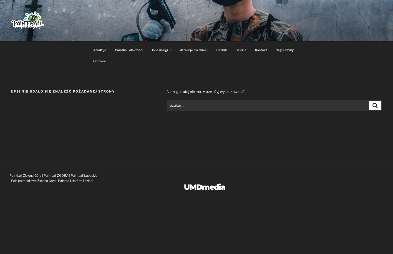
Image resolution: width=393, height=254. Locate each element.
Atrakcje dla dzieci (194, 50)
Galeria (240, 50)
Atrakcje (99, 50)
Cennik (221, 50)
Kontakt (261, 50)
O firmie (99, 61)
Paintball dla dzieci (129, 50)
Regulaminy (285, 50)
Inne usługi (160, 50)
